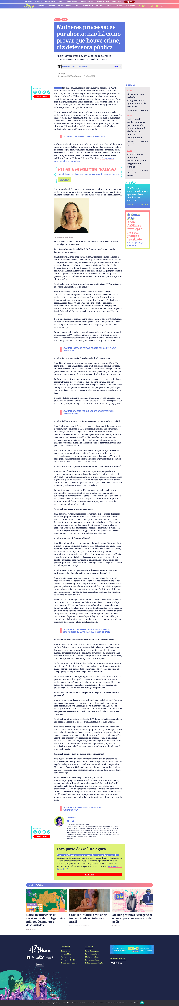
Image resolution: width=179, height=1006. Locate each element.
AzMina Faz (38, 1)
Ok (142, 1003)
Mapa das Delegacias (87, 1)
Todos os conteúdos (114, 6)
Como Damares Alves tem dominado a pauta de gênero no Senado (136, 160)
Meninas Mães (116, 1)
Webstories (130, 6)
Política (41, 6)
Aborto (68, 6)
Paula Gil (130, 204)
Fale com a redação (92, 954)
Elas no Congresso (72, 1)
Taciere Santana (132, 110)
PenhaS (61, 1)
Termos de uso (66, 957)
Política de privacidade (69, 960)
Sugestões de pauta (92, 951)
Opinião (99, 6)
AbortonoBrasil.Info (103, 1)
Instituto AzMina (50, 1)
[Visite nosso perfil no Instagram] (116, 963)
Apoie (129, 2)
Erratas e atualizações (93, 960)
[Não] (176, 1003)
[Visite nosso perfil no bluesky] (143, 6)
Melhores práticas (92, 957)
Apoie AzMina (42, 97)
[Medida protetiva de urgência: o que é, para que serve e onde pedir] (132, 900)
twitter (69, 820)
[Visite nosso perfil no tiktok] (138, 6)
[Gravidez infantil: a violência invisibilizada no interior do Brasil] (89, 900)
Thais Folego (61, 73)
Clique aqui (132, 242)
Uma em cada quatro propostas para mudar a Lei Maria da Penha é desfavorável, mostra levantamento (136, 128)
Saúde (60, 6)
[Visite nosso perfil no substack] (157, 6)
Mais (76, 6)
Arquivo (57, 19)
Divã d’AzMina (88, 6)
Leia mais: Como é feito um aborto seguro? (84, 136)
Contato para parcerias (69, 963)
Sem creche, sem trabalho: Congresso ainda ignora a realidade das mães (136, 100)
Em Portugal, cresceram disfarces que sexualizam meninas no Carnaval (137, 194)
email (74, 820)
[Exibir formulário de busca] (161, 6)
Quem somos (28, 1)
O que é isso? (117, 66)
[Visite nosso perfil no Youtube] (118, 963)
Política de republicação (94, 963)
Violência (51, 6)
